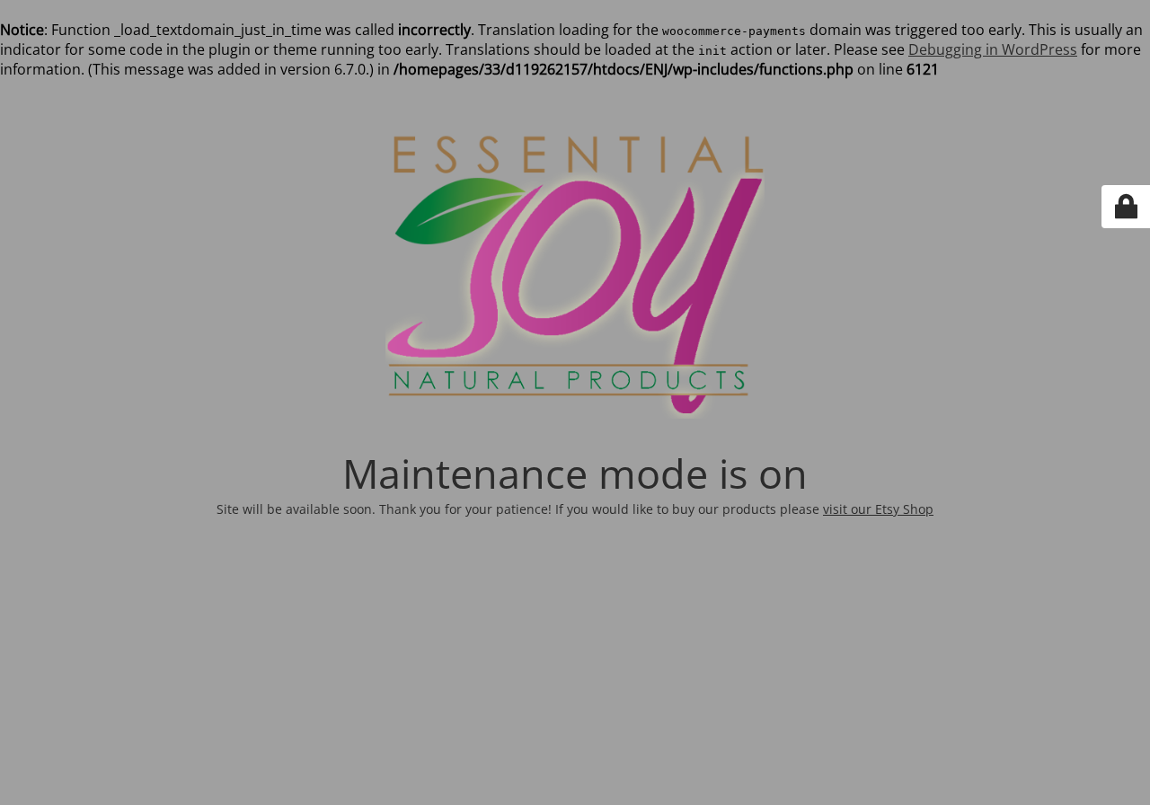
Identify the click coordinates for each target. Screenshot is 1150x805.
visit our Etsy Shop (878, 509)
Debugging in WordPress (992, 49)
